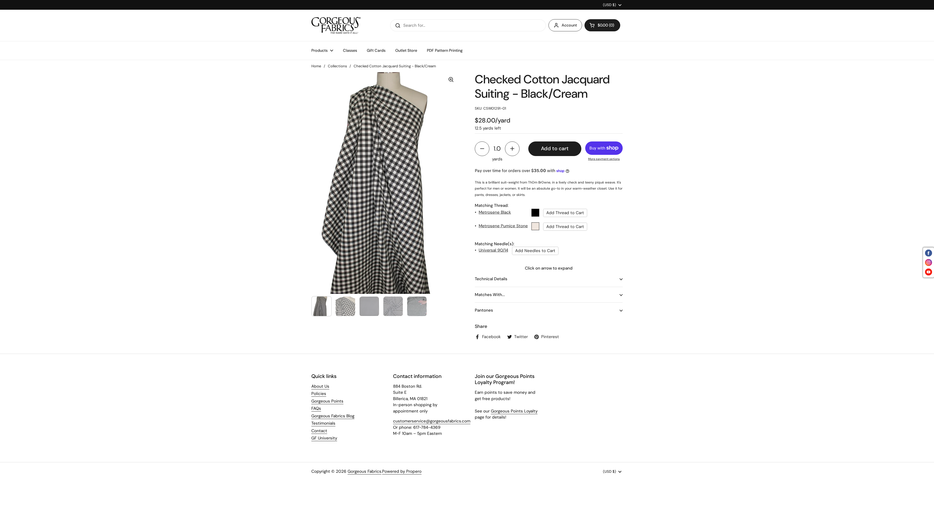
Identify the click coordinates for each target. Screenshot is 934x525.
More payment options (604, 159)
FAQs (316, 408)
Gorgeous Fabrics (364, 471)
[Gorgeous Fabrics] (336, 25)
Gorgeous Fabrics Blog (332, 416)
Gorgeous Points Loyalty (514, 411)
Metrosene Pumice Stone (503, 225)
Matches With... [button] (490, 294)
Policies (318, 393)
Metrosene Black (495, 212)
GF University (324, 438)
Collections (337, 66)
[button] (602, 25)
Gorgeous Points (327, 401)
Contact (319, 430)
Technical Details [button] (491, 278)
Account (569, 25)
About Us (320, 386)
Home (316, 66)
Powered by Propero (402, 471)
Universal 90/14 (493, 250)
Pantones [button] (484, 310)
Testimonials (323, 423)
